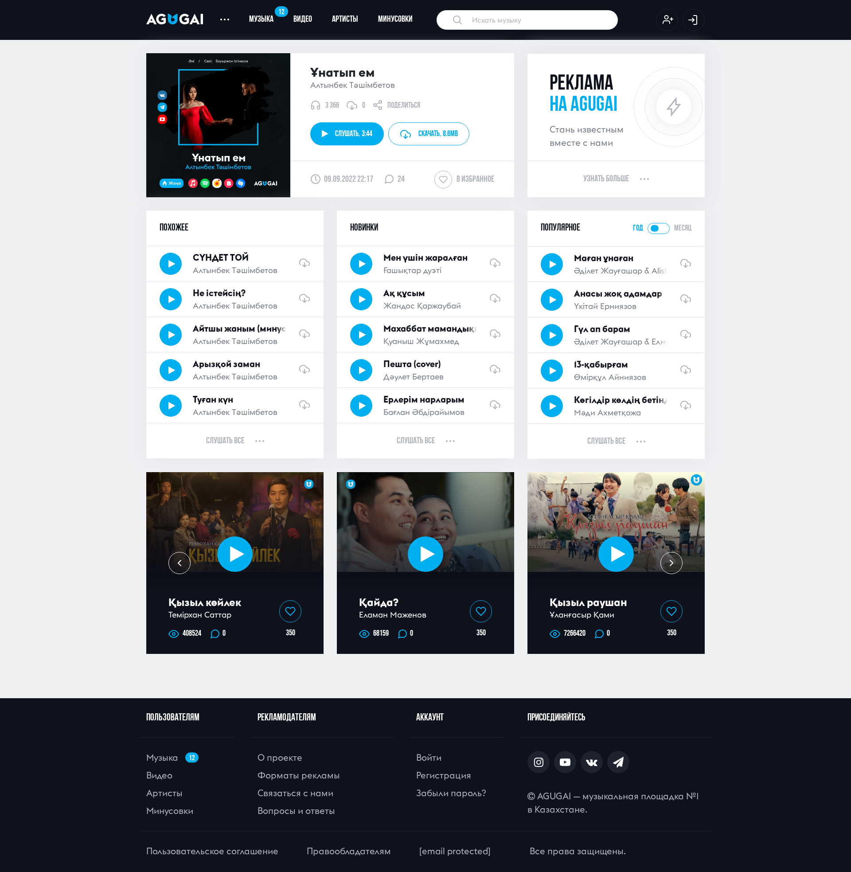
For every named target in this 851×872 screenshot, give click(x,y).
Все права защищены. (578, 850)
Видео (302, 19)
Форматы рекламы (299, 775)
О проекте (280, 757)
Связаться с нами (295, 792)
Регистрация (443, 775)
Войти (428, 757)
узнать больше (606, 179)
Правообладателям (349, 850)
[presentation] (179, 563)
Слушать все (225, 441)
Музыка (266, 15)
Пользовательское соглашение (212, 850)
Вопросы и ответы (296, 810)
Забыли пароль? (451, 792)
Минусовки (395, 19)
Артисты (345, 19)
